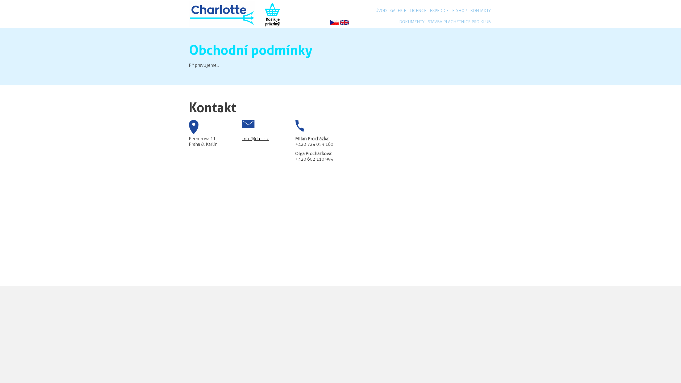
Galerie (398, 10)
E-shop (459, 10)
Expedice (439, 10)
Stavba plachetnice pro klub (459, 21)
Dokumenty (412, 21)
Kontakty (480, 10)
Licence (418, 10)
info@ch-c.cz (255, 138)
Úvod (381, 10)
